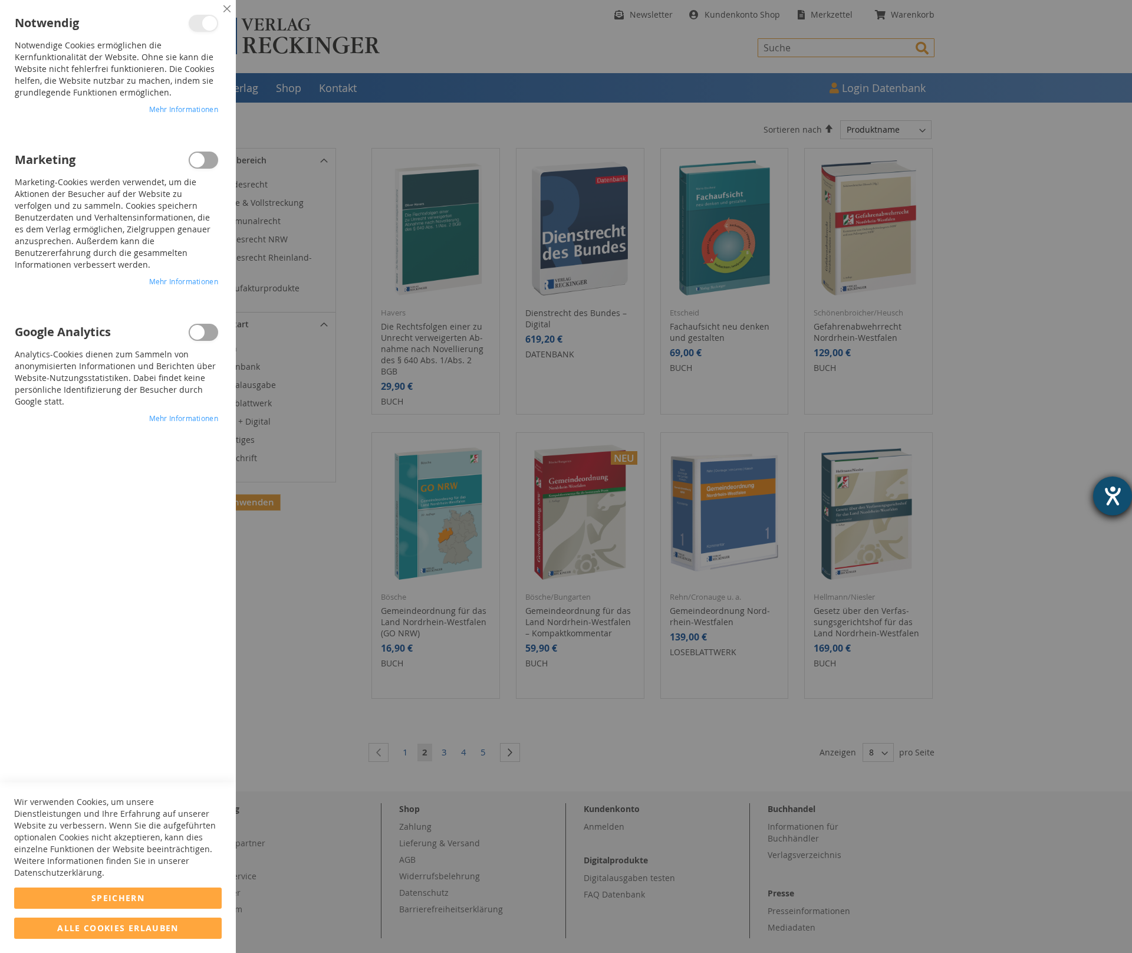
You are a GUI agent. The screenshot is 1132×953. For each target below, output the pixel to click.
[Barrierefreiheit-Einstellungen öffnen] (1112, 495)
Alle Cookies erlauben (117, 928)
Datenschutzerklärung (58, 872)
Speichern (117, 897)
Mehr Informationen (183, 109)
